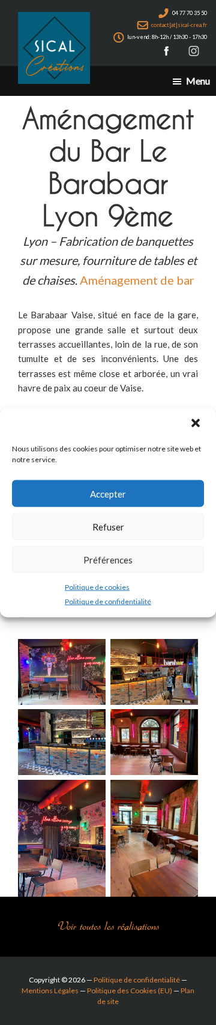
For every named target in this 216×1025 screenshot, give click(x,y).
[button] (197, 424)
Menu (198, 80)
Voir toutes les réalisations (108, 926)
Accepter (108, 493)
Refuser (108, 526)
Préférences (108, 559)
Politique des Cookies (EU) (129, 990)
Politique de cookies (97, 587)
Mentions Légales (50, 990)
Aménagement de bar (137, 280)
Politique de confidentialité (108, 601)
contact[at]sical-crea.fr (178, 25)
